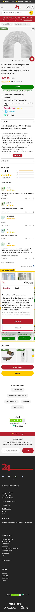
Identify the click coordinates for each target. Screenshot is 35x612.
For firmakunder (6, 560)
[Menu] (2, 7)
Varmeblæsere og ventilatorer (23, 24)
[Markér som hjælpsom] (26, 198)
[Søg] (31, 13)
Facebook (5, 576)
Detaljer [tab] (17, 288)
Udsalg (17, 373)
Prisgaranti (17, 367)
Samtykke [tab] (6, 288)
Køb (8, 338)
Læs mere (17, 155)
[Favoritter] (28, 7)
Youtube (4, 573)
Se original (15, 256)
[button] (17, 183)
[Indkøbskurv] (32, 7)
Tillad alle (17, 321)
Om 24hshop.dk (6, 509)
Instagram (5, 578)
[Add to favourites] (33, 29)
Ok (28, 450)
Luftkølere (26, 401)
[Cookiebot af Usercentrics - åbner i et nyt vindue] (25, 282)
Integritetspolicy (7, 541)
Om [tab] (28, 288)
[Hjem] (17, 7)
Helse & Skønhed (17, 390)
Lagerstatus (5, 553)
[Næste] (33, 356)
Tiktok (4, 580)
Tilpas (16, 327)
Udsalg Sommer (17, 407)
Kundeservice (28, 522)
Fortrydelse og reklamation (10, 548)
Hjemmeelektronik (7, 24)
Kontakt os (5, 546)
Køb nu (18, 87)
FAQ (3, 513)
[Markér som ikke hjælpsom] (30, 198)
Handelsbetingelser (7, 539)
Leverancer (5, 544)
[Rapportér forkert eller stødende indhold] (33, 198)
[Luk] (33, 19)
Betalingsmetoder (7, 551)
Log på (4, 511)
